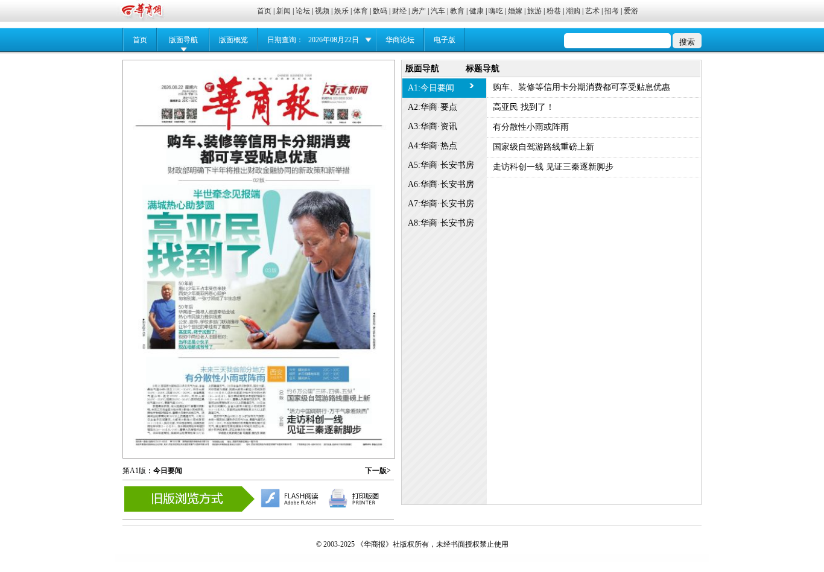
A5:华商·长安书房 (441, 165)
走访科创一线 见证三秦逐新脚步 (553, 166)
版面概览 (233, 40)
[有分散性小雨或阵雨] (243, 390)
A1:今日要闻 (431, 87)
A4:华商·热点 (432, 145)
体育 (360, 11)
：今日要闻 (164, 470)
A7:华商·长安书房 (441, 203)
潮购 (573, 11)
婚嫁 (515, 11)
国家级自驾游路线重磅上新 (543, 146)
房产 (418, 11)
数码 (380, 11)
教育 (457, 11)
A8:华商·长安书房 (441, 222)
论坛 (303, 11)
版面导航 (183, 40)
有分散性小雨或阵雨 (531, 127)
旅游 (534, 11)
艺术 (592, 11)
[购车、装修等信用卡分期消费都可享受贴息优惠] (258, 151)
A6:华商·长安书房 (441, 184)
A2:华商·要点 (432, 107)
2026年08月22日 (333, 40)
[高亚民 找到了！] (258, 263)
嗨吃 (496, 11)
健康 (476, 11)
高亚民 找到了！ (523, 107)
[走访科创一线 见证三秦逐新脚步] (328, 411)
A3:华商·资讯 (432, 126)
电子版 (444, 40)
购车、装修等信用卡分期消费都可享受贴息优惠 (581, 87)
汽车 (438, 11)
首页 (264, 11)
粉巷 (554, 11)
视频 (322, 11)
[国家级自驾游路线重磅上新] (328, 385)
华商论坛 (399, 40)
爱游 (631, 11)
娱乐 (341, 11)
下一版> (378, 470)
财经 (399, 11)
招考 (611, 11)
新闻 (283, 11)
